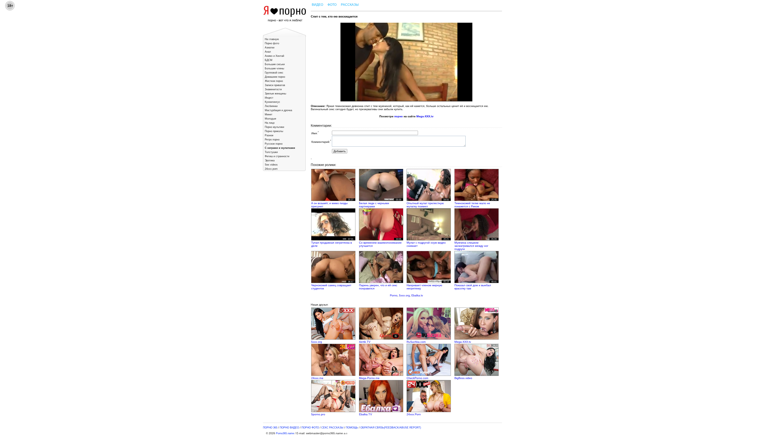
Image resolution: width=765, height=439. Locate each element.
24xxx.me (317, 378)
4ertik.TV (364, 341)
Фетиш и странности (277, 156)
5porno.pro (318, 414)
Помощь (352, 427)
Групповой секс (274, 72)
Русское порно (273, 143)
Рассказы (350, 4)
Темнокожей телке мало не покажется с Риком (472, 205)
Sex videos (271, 164)
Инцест (269, 97)
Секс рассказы (332, 427)
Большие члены (274, 68)
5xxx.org (404, 295)
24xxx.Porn (414, 414)
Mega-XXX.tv (425, 116)
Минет (268, 114)
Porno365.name (285, 433)
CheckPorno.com (417, 378)
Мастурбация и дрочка (278, 110)
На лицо (270, 122)
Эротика (270, 160)
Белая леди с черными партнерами (374, 205)
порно (398, 116)
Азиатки (269, 47)
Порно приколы (274, 131)
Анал (268, 51)
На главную (272, 39)
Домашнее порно (275, 76)
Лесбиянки (271, 106)
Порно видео (289, 427)
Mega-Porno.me (369, 378)
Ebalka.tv (417, 295)
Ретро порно (272, 139)
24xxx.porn (271, 168)
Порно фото (272, 43)
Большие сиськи (275, 64)
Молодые (270, 118)
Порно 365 (270, 427)
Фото (332, 4)
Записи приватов (275, 85)
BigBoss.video (463, 378)
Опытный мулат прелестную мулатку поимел (425, 205)
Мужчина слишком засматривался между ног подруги (471, 246)
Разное (269, 135)
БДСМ (268, 60)
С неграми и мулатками (280, 147)
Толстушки (271, 152)
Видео (317, 4)
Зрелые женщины (275, 93)
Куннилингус (272, 101)
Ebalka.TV (365, 414)
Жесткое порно (274, 80)
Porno (393, 295)
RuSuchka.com (416, 341)
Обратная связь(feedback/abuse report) (390, 427)
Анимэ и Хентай (274, 55)
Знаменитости (273, 89)
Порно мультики (274, 126)
